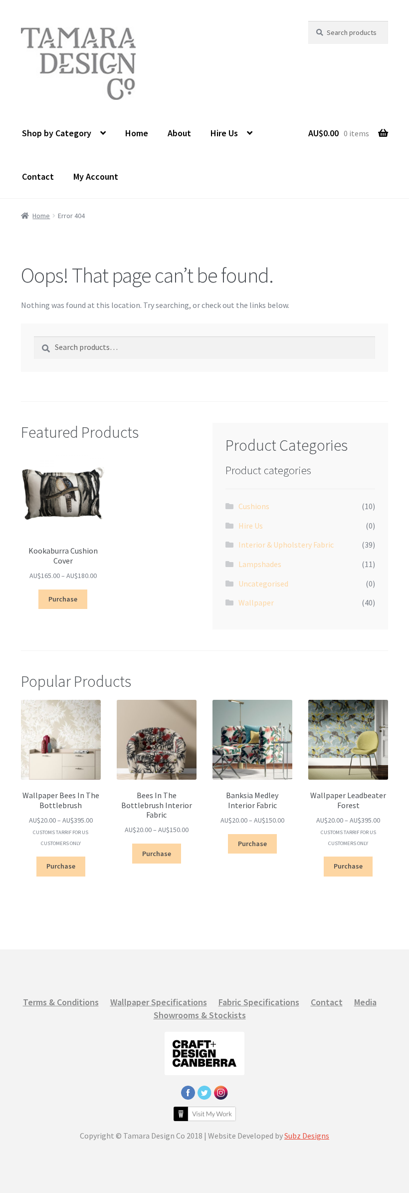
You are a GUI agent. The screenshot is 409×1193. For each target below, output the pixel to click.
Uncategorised (263, 584)
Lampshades (259, 564)
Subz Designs (306, 1136)
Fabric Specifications (258, 1002)
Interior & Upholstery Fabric (286, 545)
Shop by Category (56, 133)
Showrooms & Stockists (200, 1015)
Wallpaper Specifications (158, 1002)
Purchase (62, 599)
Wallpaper (256, 602)
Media (365, 1002)
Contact (38, 176)
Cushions (253, 506)
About (179, 133)
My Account (95, 176)
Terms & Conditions (61, 1002)
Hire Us (224, 133)
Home (136, 133)
